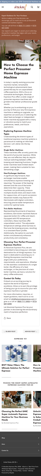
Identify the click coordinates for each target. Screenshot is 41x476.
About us (25, 467)
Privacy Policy (17, 471)
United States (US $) (9, 462)
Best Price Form (33, 467)
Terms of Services (7, 471)
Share (9, 318)
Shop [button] (3, 438)
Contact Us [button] (5, 450)
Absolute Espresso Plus (10, 467)
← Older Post (9, 331)
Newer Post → (31, 331)
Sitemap (30, 471)
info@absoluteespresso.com (23, 299)
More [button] (3, 444)
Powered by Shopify (8, 473)
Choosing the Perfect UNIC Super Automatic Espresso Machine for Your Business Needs (15, 415)
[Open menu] (5, 7)
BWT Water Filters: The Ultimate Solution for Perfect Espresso (15, 368)
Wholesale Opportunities (9, 469)
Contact (25, 471)
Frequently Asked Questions (26, 469)
